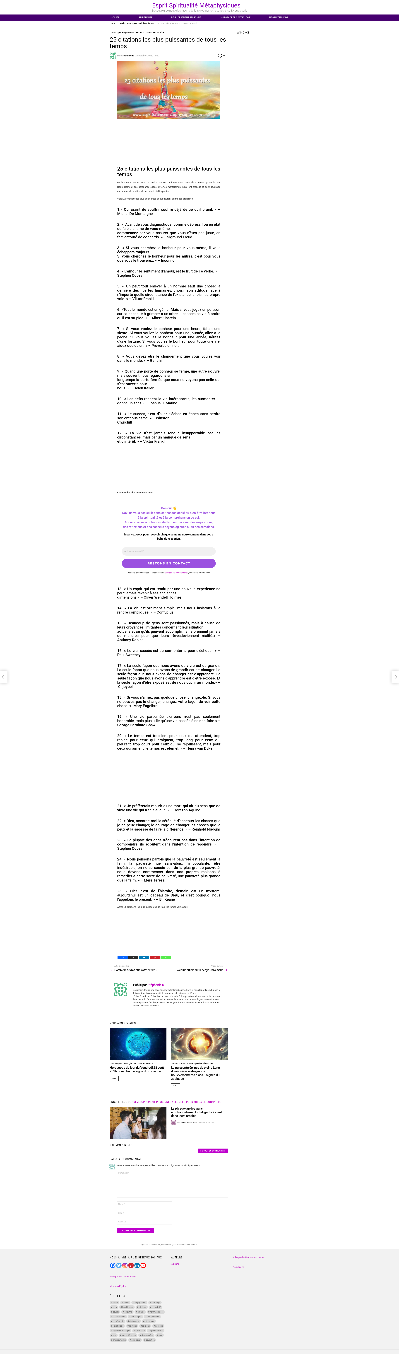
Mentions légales (118, 1286)
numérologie (118, 1321)
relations (133, 1326)
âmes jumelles (119, 1340)
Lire (114, 1078)
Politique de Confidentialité (122, 1276)
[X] (133, 957)
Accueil (115, 17)
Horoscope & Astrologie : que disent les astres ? (132, 1063)
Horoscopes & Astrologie (235, 17)
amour (126, 1302)
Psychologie (118, 1326)
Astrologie (155, 1302)
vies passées (147, 1335)
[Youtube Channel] (143, 1265)
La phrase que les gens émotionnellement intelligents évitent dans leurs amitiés (196, 1112)
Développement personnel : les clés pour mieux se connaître (177, 1101)
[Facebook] (123, 957)
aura (115, 1307)
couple (116, 1312)
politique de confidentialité (176, 572)
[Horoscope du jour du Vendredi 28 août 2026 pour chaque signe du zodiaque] (138, 1044)
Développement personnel (186, 17)
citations (142, 1307)
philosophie (134, 1321)
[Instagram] (125, 1265)
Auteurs (175, 1264)
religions (146, 1326)
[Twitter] (119, 1265)
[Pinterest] (155, 957)
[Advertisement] (169, 144)
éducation (150, 1340)
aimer (115, 1302)
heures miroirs (119, 1316)
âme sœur (135, 1340)
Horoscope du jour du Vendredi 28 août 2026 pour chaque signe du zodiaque (137, 1069)
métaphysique (153, 1316)
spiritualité (140, 1330)
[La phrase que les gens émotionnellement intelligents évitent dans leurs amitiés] (138, 1123)
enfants (141, 1312)
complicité (156, 1307)
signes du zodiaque (121, 1330)
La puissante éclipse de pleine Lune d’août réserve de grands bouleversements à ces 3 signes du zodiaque (195, 1073)
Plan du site (238, 1267)
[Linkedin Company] (137, 1265)
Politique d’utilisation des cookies (248, 1257)
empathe (128, 1312)
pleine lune (149, 1321)
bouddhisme (127, 1307)
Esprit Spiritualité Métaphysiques (196, 5)
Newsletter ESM (278, 17)
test (114, 1335)
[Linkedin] (144, 957)
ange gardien (140, 1302)
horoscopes (136, 1316)
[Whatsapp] (166, 957)
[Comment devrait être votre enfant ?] (3, 677)
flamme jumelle (156, 1312)
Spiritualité (145, 17)
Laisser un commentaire (212, 1151)
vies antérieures (129, 1335)
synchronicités (156, 1330)
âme (160, 1335)
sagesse (159, 1326)
